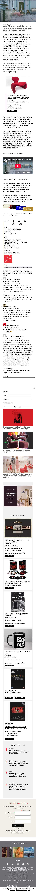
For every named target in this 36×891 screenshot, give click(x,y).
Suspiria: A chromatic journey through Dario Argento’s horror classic (17, 775)
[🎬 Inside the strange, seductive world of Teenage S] (29, 852)
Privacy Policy (26, 880)
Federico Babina (16, 548)
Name (5, 392)
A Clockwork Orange (10, 657)
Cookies (31, 880)
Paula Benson (11, 325)
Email (5, 395)
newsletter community (16, 183)
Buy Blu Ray (19, 697)
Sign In (18, 882)
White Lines (24, 102)
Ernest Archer (10, 242)
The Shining (22, 726)
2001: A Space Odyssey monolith (16, 614)
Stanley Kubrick (17, 108)
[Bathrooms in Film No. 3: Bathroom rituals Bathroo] (18, 852)
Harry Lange (22, 242)
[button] (18, 94)
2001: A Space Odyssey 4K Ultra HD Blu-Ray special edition (17, 582)
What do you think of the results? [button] (13, 153)
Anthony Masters (11, 243)
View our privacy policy (21, 889)
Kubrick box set (10, 691)
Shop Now (12, 110)
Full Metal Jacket (9, 728)
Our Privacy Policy (18, 828)
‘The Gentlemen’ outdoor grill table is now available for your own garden (18, 763)
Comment (7, 376)
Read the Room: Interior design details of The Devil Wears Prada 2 (18, 752)
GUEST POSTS (28, 886)
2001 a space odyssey (11, 267)
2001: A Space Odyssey (13, 102)
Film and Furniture (12, 253)
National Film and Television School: (16, 53)
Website (5, 399)
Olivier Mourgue (18, 105)
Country (12, 821)
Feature (11, 748)
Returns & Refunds (17, 880)
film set (19, 267)
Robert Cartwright (12, 248)
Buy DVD (8, 697)
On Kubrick (9, 723)
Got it (29, 889)
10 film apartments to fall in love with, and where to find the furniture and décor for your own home (19, 787)
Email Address (10, 813)
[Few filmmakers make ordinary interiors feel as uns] (7, 852)
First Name (11, 817)
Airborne (10, 106)
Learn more (12, 889)
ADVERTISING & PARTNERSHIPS (12, 886)
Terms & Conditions (7, 880)
